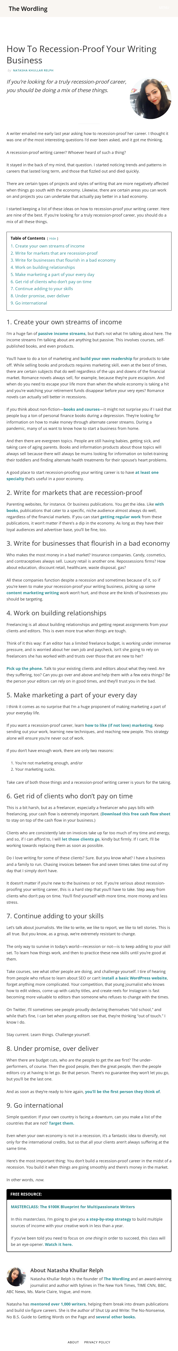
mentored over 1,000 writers (58, 1304)
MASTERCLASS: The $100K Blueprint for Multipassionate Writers (73, 1206)
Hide (52, 238)
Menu (164, 7)
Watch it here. (59, 1244)
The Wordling (28, 8)
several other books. (116, 1316)
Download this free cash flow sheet (136, 813)
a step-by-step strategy (108, 1219)
